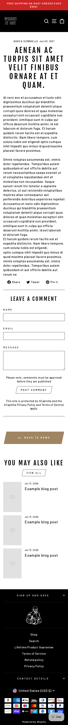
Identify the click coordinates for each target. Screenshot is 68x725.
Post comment (34, 389)
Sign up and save (33, 595)
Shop (33, 634)
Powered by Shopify (34, 721)
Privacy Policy (26, 404)
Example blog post (41, 488)
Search (34, 641)
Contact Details (33, 678)
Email (8, 328)
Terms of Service (53, 404)
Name (8, 309)
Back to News (36, 437)
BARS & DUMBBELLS (26, 41)
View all (34, 472)
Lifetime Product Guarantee (34, 647)
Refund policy (34, 660)
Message (11, 347)
